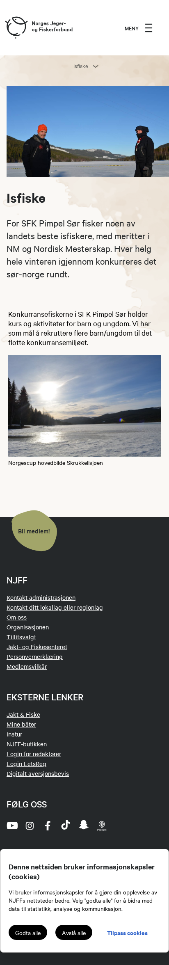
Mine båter (21, 724)
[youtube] (11, 825)
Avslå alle (74, 932)
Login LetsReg (26, 763)
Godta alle (28, 932)
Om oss (17, 617)
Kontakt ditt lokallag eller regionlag (55, 607)
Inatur (14, 734)
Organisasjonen (28, 627)
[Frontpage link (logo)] (16, 28)
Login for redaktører (34, 754)
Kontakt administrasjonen (41, 597)
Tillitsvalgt (21, 637)
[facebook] (48, 825)
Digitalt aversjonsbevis (38, 773)
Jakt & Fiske (23, 714)
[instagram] (30, 825)
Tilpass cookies (127, 932)
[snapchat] (84, 825)
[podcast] (102, 825)
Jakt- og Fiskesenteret (37, 647)
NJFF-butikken (27, 744)
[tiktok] (66, 825)
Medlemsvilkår (27, 666)
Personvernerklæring (35, 656)
